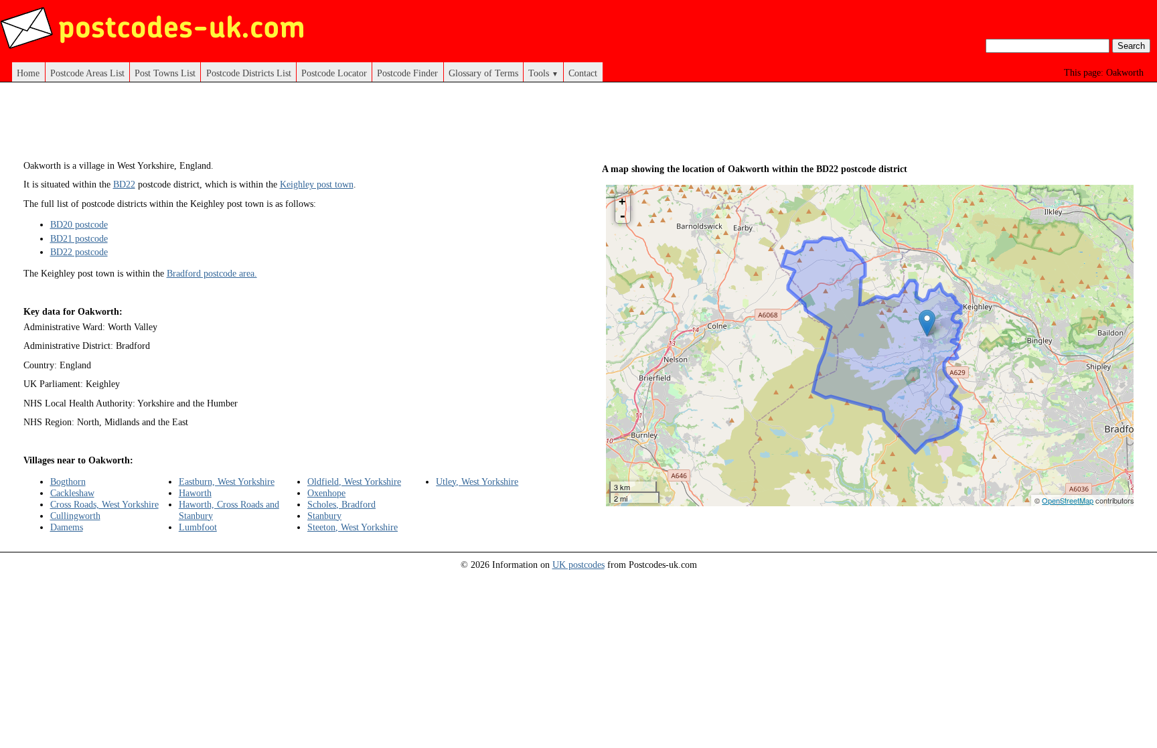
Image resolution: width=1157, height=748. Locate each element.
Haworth (195, 493)
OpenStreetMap (1067, 500)
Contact (582, 73)
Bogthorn (68, 481)
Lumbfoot (198, 527)
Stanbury (324, 515)
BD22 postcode (79, 251)
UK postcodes (578, 564)
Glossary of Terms (483, 73)
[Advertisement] (289, 126)
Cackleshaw (72, 493)
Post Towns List (165, 73)
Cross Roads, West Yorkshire (104, 504)
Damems (66, 527)
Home (28, 73)
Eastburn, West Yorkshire (227, 481)
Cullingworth (75, 515)
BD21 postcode (79, 238)
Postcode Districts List (248, 73)
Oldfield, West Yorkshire (354, 481)
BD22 (124, 184)
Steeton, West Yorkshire (352, 527)
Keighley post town (317, 184)
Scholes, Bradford (341, 504)
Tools (543, 73)
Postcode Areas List (87, 73)
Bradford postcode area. (212, 273)
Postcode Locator (334, 73)
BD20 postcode (79, 224)
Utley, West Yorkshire (477, 481)
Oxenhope (326, 493)
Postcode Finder (407, 73)
